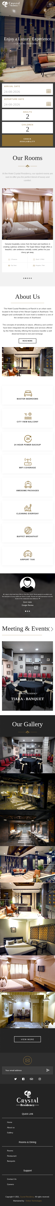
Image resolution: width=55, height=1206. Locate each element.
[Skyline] (14, 3)
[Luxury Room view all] (4, 756)
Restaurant (11, 1156)
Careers (10, 1184)
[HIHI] (4, 793)
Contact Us (11, 1179)
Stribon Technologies (34, 1201)
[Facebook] (23, 1079)
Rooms (10, 1151)
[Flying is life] (4, 829)
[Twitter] (15, 1079)
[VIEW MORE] (27, 1035)
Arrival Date (12, 86)
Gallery (10, 1133)
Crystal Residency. (27, 1197)
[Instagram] (39, 1079)
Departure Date (14, 99)
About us (11, 1127)
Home (9, 1122)
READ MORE (27, 341)
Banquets (11, 1161)
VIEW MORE (27, 1039)
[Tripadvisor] (31, 1079)
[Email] (27, 1060)
